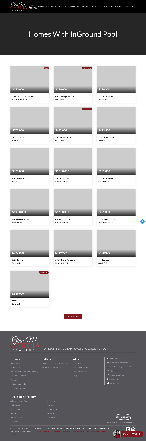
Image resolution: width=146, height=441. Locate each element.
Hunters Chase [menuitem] (16, 417)
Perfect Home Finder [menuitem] (18, 384)
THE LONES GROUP (101, 428)
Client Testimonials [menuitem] (80, 371)
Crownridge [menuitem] (50, 417)
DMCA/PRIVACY (57, 428)
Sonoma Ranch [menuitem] (51, 409)
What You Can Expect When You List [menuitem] (55, 363)
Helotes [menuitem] (13, 413)
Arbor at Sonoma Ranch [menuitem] (19, 401)
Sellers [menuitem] (74, 6)
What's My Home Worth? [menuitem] (51, 367)
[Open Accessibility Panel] (142, 221)
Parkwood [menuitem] (14, 422)
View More (73, 317)
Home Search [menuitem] (15, 363)
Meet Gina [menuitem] (77, 363)
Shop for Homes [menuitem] (46, 6)
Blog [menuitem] (75, 376)
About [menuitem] (118, 6)
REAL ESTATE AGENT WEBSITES (79, 428)
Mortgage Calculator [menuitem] (18, 388)
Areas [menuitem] (85, 6)
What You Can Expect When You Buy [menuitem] (24, 371)
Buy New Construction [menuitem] (19, 376)
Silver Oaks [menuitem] (50, 405)
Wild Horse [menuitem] (50, 413)
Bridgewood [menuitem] (15, 405)
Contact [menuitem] (131, 6)
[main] (73, 172)
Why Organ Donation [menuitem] (81, 367)
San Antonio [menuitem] (50, 401)
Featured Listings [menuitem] (17, 367)
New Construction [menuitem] (102, 6)
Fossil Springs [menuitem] (15, 409)
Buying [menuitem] (62, 6)
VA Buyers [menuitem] (14, 380)
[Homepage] (24, 6)
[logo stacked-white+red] (25, 343)
